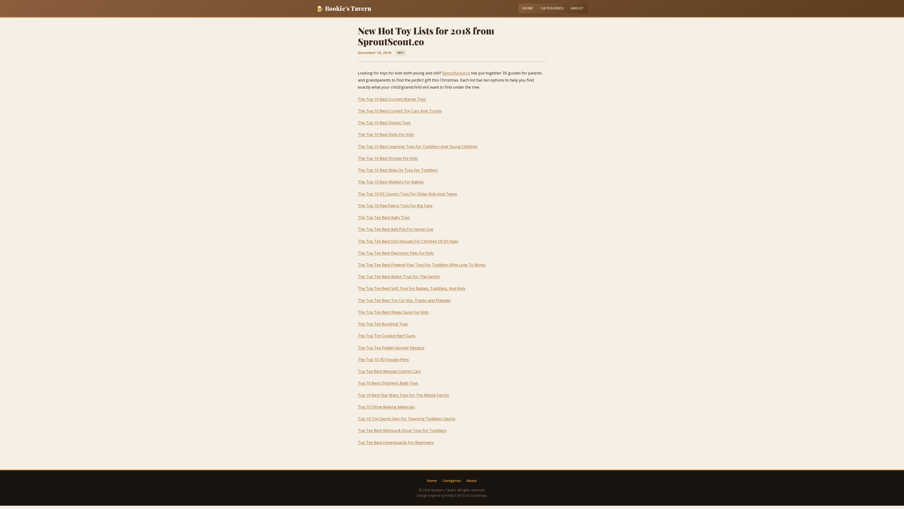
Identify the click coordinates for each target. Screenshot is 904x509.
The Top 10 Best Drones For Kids (388, 158)
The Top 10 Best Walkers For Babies (391, 182)
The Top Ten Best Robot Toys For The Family (399, 276)
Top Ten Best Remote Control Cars (389, 371)
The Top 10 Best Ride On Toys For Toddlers (398, 170)
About (577, 8)
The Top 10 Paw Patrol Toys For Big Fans (395, 205)
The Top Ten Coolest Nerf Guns (387, 335)
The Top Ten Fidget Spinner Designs (391, 347)
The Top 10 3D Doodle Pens (383, 359)
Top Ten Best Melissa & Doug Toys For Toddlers (402, 430)
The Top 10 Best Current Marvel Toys (392, 99)
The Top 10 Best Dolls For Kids (386, 134)
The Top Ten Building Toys (383, 324)
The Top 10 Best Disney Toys (384, 122)
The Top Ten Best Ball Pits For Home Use (395, 229)
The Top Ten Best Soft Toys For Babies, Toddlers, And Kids (411, 288)
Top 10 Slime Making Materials (386, 407)
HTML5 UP (453, 495)
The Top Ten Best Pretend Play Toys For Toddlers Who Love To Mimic (422, 264)
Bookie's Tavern (343, 8)
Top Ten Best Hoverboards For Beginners (396, 442)
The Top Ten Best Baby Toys (384, 217)
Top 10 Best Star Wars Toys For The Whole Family (403, 395)
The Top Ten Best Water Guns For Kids (393, 312)
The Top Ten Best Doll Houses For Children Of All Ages (408, 241)
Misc (400, 53)
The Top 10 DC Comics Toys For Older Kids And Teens (407, 194)
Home (527, 8)
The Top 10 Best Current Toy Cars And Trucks (400, 111)
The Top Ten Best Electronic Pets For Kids (396, 253)
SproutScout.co (456, 73)
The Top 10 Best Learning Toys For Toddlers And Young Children (417, 146)
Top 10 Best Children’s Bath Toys (388, 383)
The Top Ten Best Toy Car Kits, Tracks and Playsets (404, 300)
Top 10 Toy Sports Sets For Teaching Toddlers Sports (406, 418)
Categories (552, 8)
